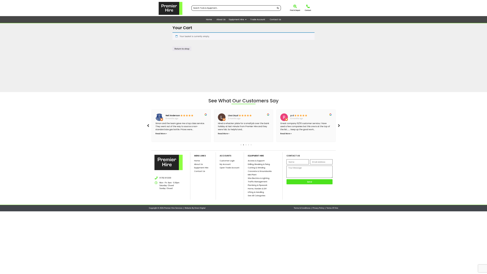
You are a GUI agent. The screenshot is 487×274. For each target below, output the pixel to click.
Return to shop (182, 48)
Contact (308, 10)
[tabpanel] (195, 125)
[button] (246, 19)
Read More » (175, 133)
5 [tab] (251, 145)
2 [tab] (243, 145)
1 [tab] (241, 145)
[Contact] (308, 6)
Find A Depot (295, 10)
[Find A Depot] (295, 6)
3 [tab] (246, 145)
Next (339, 125)
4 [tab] (248, 145)
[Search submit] (278, 8)
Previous (148, 125)
